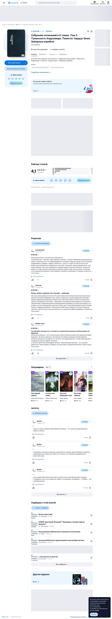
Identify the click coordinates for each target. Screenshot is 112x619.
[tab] (34, 54)
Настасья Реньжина (38, 398)
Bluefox (39, 421)
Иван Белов (64, 398)
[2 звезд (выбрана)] (35, 31)
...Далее (96, 610)
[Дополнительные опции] (26, 62)
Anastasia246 (39, 250)
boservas (38, 285)
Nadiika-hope (39, 323)
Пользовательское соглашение (78, 617)
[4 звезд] (19, 78)
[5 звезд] (23, 78)
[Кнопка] (88, 367)
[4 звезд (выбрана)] (38, 31)
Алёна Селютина (51, 398)
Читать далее (35, 273)
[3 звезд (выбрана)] (37, 31)
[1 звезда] (9, 78)
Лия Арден (78, 398)
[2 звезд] (12, 78)
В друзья (86, 250)
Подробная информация (40, 72)
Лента (25, 3)
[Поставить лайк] (32, 280)
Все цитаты (61, 494)
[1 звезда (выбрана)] (34, 31)
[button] (16, 43)
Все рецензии (61, 358)
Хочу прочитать (14, 63)
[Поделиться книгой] (91, 31)
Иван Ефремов (35, 45)
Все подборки (61, 564)
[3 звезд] (16, 78)
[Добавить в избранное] (88, 31)
